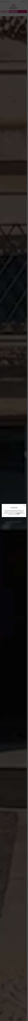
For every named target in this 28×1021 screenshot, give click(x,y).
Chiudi (24, 505)
